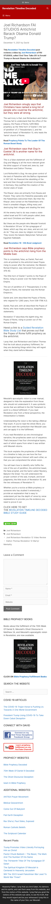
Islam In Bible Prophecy (15, 783)
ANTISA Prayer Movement (16, 797)
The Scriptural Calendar (15, 833)
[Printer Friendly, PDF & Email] (10, 523)
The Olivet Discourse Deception (18, 777)
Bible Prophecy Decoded (15, 764)
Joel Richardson (28, 52)
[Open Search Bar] (47, 8)
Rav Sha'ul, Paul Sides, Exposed (19, 821)
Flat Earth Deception (13, 815)
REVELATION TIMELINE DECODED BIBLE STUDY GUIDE (25, 511)
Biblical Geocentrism (13, 803)
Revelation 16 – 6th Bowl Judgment (25, 243)
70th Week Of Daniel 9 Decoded (19, 771)
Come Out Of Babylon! (14, 809)
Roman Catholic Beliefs (15, 827)
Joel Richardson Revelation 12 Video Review (26, 537)
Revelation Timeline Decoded (19, 8)
